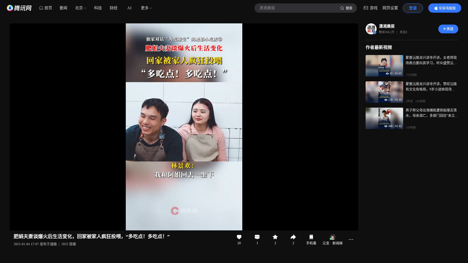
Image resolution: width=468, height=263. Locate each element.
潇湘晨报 (387, 26)
